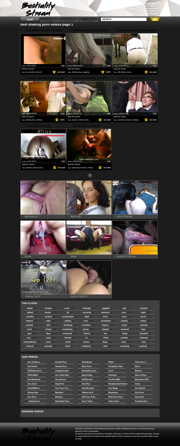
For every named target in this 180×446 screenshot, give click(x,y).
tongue (50, 308)
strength (88, 308)
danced (39, 72)
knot (126, 342)
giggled (107, 308)
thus (145, 342)
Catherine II (129, 13)
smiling (28, 120)
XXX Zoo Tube (86, 397)
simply (50, 329)
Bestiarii (57, 392)
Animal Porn (110, 3)
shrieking (69, 325)
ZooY (109, 371)
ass (31, 338)
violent (80, 120)
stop (119, 72)
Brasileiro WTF (140, 379)
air (88, 338)
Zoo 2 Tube (85, 401)
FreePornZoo (139, 401)
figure (124, 72)
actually (50, 346)
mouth (50, 312)
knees (145, 321)
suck (50, 342)
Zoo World (138, 388)
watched (107, 312)
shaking (75, 72)
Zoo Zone (128, 3)
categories (50, 19)
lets (50, 325)
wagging (86, 72)
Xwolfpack (85, 362)
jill (69, 312)
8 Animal (111, 375)
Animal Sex (129, 8)
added (31, 312)
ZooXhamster (150, 13)
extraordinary (32, 342)
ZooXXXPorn (130, 6)
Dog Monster (86, 388)
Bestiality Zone (87, 371)
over (88, 321)
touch (41, 168)
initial (69, 342)
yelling (69, 321)
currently (88, 312)
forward (29, 168)
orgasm (74, 120)
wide (50, 321)
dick (107, 346)
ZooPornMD (112, 379)
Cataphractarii (110, 8)
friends (69, 338)
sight (145, 312)
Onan (135, 384)
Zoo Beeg (111, 388)
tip (26, 72)
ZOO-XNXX (149, 11)
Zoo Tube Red (110, 11)
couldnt (31, 316)
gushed (145, 308)
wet (107, 333)
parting (145, 325)
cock (70, 308)
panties (126, 338)
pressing (126, 346)
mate (50, 338)
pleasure (128, 120)
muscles (83, 168)
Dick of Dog (138, 375)
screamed (69, 333)
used (31, 329)
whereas (145, 338)
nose (126, 316)
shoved (31, 346)
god (32, 333)
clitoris (88, 333)
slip (126, 308)
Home (30, 19)
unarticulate (69, 316)
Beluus (136, 371)
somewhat (107, 321)
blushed (145, 333)
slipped (107, 329)
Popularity (69, 19)
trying (129, 72)
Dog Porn (58, 384)
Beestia (57, 397)
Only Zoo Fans (114, 397)
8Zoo (135, 366)
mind (107, 316)
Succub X (137, 397)
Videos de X (85, 392)
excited (31, 325)
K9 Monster (85, 379)
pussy (88, 329)
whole (86, 120)
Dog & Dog (85, 375)
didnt (69, 346)
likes (50, 333)
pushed (145, 346)
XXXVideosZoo (151, 8)
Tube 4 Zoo (112, 401)
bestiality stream (38, 8)
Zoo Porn (128, 11)
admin (31, 308)
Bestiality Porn (60, 401)
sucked (50, 316)
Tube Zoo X (138, 362)
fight (88, 316)
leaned (35, 168)
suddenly (88, 346)
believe (31, 321)
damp (126, 333)
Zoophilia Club (114, 366)
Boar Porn (84, 366)
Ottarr (109, 362)
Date (88, 19)
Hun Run (84, 384)
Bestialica (111, 392)
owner (88, 342)
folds (108, 338)
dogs (107, 342)
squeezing (76, 168)
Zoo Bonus (109, 13)
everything (69, 329)
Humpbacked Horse (116, 384)
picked (126, 321)
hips (33, 120)
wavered (126, 329)
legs (80, 72)
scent (126, 325)
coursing (121, 120)
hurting (90, 168)
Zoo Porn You (60, 388)
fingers (107, 325)
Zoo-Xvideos (150, 3)
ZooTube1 (149, 6)
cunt (126, 312)
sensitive (31, 72)
